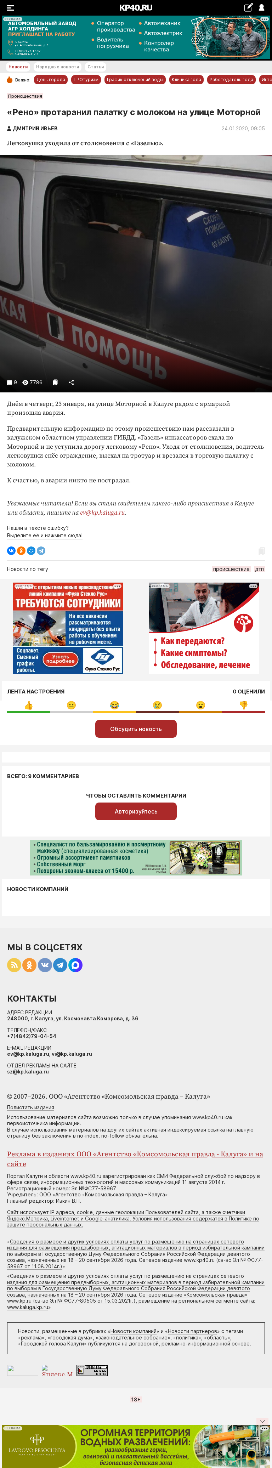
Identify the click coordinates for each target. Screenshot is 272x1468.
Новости (18, 66)
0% (28, 705)
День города (50, 79)
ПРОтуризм (86, 79)
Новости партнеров (192, 1331)
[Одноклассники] (21, 550)
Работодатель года (231, 79)
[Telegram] (41, 550)
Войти (261, 8)
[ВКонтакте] (11, 550)
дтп (259, 569)
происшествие (231, 569)
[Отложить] (55, 382)
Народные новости (57, 66)
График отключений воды (135, 79)
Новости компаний (37, 889)
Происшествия (25, 96)
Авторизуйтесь (136, 811)
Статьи (95, 66)
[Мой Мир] (31, 550)
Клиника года (186, 79)
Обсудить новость (136, 728)
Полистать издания (30, 1107)
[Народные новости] (248, 7)
